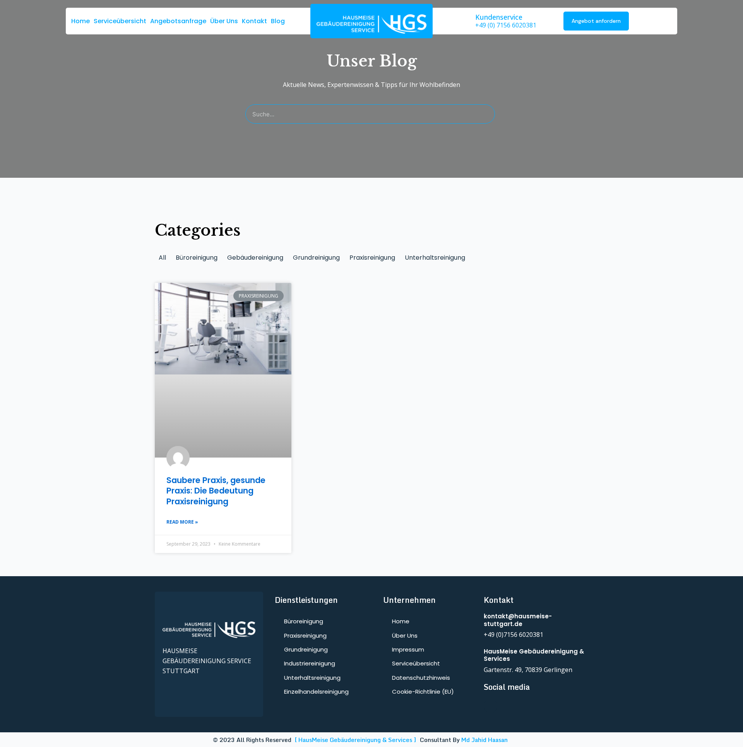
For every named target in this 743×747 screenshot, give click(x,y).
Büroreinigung (196, 257)
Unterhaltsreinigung (435, 257)
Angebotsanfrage (178, 21)
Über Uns (224, 21)
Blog (278, 21)
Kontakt (254, 21)
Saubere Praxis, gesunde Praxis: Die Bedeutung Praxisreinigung (215, 491)
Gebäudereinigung (255, 257)
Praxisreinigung (372, 257)
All (162, 257)
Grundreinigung (316, 257)
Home (80, 21)
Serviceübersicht (120, 21)
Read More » (182, 522)
